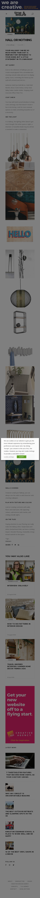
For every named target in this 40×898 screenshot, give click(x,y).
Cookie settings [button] (9, 457)
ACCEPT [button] (21, 457)
